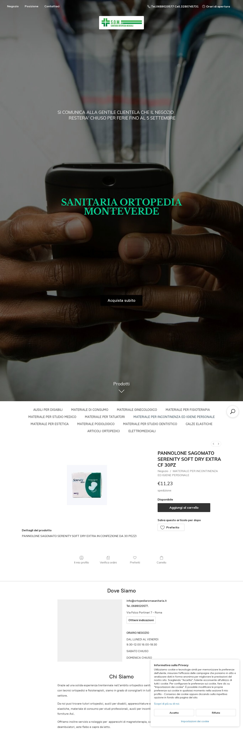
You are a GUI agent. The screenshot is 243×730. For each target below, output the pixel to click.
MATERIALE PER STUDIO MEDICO (52, 417)
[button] (171, 527)
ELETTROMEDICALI (142, 431)
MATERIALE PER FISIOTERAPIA (188, 410)
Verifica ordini (108, 562)
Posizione (31, 6)
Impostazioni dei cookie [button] (195, 721)
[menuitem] (213, 443)
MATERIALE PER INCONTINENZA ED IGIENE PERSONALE (174, 417)
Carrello (161, 562)
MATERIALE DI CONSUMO (89, 410)
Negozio (13, 6)
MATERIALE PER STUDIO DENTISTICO (150, 424)
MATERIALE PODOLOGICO (96, 424)
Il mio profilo (81, 562)
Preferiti (135, 562)
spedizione (164, 490)
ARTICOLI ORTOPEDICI (103, 431)
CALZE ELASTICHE (199, 424)
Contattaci (51, 6)
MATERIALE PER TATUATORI (105, 417)
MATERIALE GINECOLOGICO (137, 410)
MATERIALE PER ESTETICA (50, 424)
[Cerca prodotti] (232, 411)
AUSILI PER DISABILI (48, 410)
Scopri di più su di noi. (167, 703)
